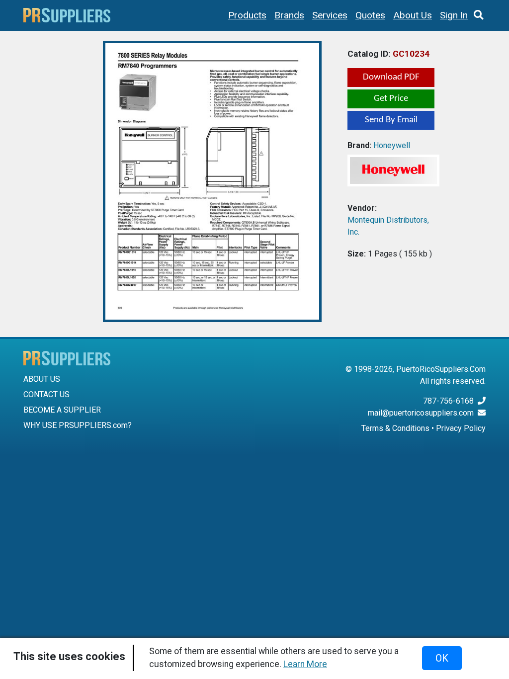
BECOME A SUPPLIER (62, 410)
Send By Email (391, 120)
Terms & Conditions (395, 428)
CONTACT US (46, 394)
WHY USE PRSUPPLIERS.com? (77, 425)
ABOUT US (41, 379)
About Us (412, 15)
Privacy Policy (461, 428)
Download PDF (391, 77)
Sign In (454, 15)
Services (329, 15)
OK (441, 658)
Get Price (391, 98)
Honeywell (391, 145)
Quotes (370, 15)
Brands (289, 15)
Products (247, 15)
